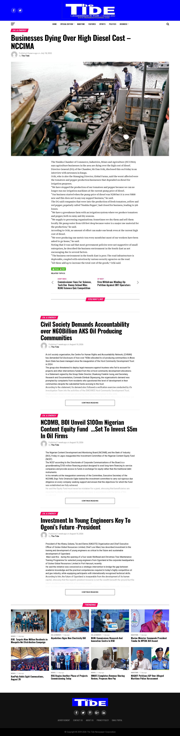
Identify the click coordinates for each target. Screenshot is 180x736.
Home (54, 24)
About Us (90, 720)
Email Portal (117, 720)
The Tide (25, 56)
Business (123, 24)
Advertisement (64, 720)
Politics (112, 24)
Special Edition (66, 24)
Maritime (81, 24)
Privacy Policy (103, 720)
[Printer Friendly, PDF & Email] (58, 269)
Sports (102, 24)
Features (92, 24)
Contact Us (78, 720)
